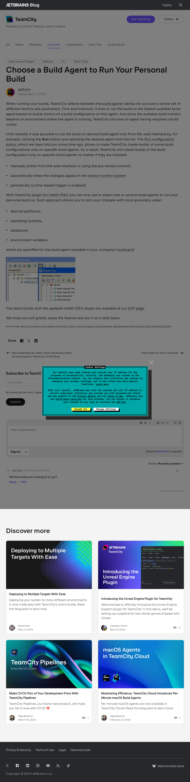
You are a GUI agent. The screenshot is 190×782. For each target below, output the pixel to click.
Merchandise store (170, 768)
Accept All (80, 409)
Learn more (102, 384)
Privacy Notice (87, 396)
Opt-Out (121, 402)
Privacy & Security (18, 750)
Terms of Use (115, 396)
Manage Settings (106, 409)
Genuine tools (80, 750)
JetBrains (38, 774)
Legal (62, 750)
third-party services (68, 399)
